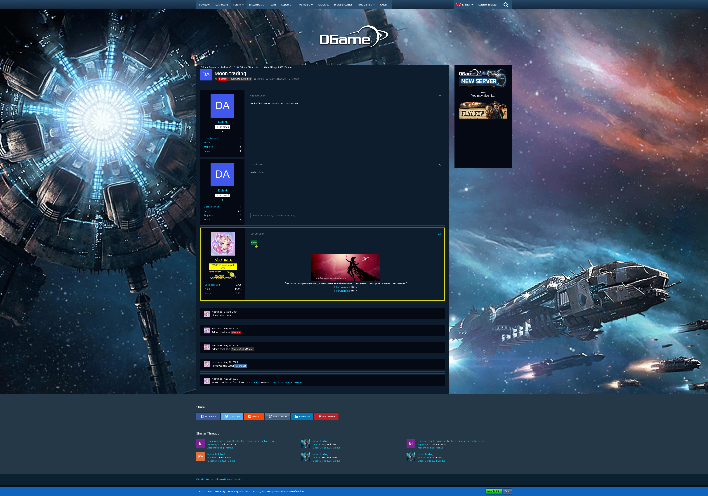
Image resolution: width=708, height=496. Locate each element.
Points (207, 142)
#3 (439, 233)
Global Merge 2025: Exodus (287, 382)
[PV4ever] (200, 457)
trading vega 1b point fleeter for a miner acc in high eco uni (240, 440)
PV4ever (211, 457)
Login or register (487, 4)
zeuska (316, 444)
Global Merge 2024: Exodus (431, 461)
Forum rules (343, 287)
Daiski (260, 78)
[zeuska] (305, 444)
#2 (439, 164)
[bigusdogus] (200, 444)
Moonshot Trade (216, 454)
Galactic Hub (254, 382)
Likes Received (211, 138)
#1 (439, 95)
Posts (207, 151)
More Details (494, 491)
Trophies (208, 146)
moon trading (320, 440)
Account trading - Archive (220, 447)
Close (507, 491)
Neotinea (217, 311)
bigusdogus (213, 444)
